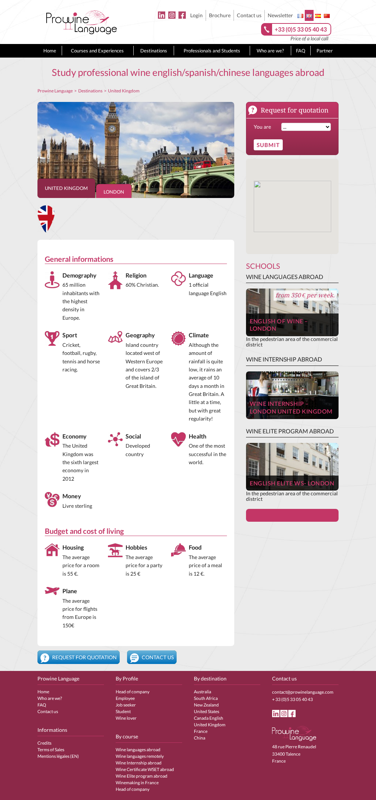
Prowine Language (55, 90)
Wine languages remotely (140, 756)
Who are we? (270, 51)
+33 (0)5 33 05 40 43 (301, 29)
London (114, 192)
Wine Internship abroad (139, 763)
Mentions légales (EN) (58, 756)
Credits (44, 743)
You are (262, 127)
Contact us (249, 15)
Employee (125, 698)
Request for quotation (84, 657)
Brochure (220, 15)
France (200, 731)
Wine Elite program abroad (141, 776)
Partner (325, 51)
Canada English (208, 718)
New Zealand (206, 705)
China (199, 738)
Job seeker (126, 705)
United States (206, 711)
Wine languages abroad (138, 749)
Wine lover (126, 718)
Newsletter (280, 15)
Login (196, 15)
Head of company (132, 691)
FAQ (300, 51)
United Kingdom (66, 188)
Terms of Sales (50, 749)
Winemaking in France (137, 782)
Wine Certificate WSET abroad (145, 769)
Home (49, 51)
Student (123, 711)
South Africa (206, 698)
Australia (202, 691)
